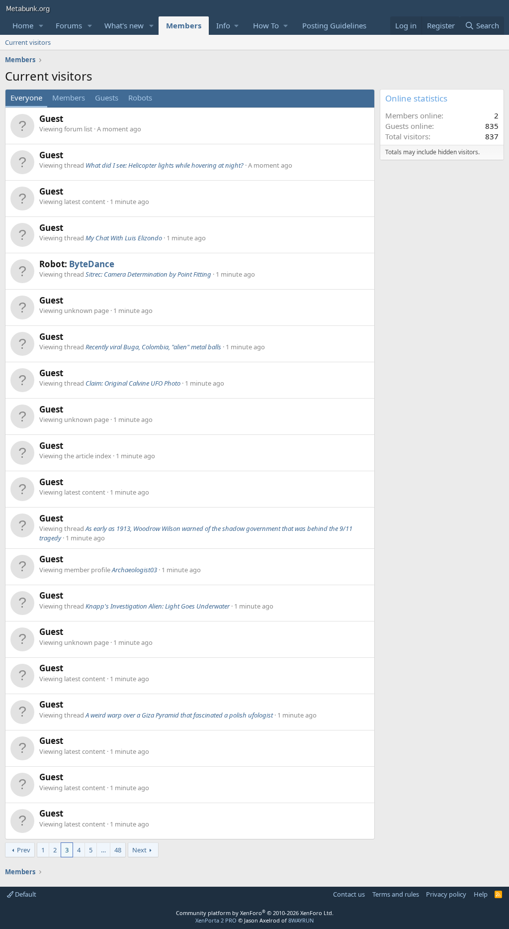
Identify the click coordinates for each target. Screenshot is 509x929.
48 (117, 849)
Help (481, 894)
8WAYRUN (301, 920)
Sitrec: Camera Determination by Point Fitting (148, 274)
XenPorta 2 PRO (216, 920)
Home (22, 25)
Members (183, 25)
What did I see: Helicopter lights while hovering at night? (164, 165)
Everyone (26, 98)
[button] (41, 25)
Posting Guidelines (334, 25)
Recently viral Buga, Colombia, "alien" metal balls (153, 346)
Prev (23, 849)
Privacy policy (446, 894)
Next (139, 849)
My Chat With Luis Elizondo (123, 237)
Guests (106, 98)
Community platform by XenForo (255, 913)
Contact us (349, 894)
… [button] (103, 849)
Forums (69, 25)
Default (24, 894)
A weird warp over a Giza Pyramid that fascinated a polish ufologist (179, 715)
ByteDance (91, 264)
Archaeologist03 (134, 569)
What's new (124, 25)
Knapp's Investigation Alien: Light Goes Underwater (157, 606)
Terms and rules (395, 894)
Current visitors (28, 42)
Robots (140, 98)
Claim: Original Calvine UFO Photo (132, 383)
